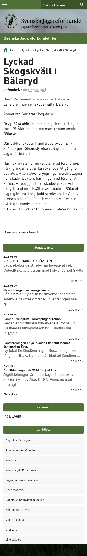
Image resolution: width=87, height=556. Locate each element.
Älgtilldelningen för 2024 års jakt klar (29, 370)
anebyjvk (15, 89)
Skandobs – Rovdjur (19, 510)
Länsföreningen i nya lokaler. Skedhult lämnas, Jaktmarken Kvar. (37, 345)
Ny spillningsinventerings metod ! (27, 290)
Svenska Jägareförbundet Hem (31, 38)
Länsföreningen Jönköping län (25, 500)
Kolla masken (14, 490)
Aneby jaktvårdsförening (21, 450)
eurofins (11, 460)
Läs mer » (76, 280)
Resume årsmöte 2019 (22, 208)
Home (13, 50)
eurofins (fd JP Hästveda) (22, 470)
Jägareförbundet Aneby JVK (44, 27)
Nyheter (26, 50)
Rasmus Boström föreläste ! (61, 208)
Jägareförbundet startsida (22, 480)
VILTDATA (12, 529)
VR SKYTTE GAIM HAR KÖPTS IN (27, 261)
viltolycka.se (13, 539)
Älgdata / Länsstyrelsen (20, 440)
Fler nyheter (11, 394)
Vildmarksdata (15, 519)
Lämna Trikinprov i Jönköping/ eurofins (32, 319)
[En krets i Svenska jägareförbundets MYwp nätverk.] (44, 20)
